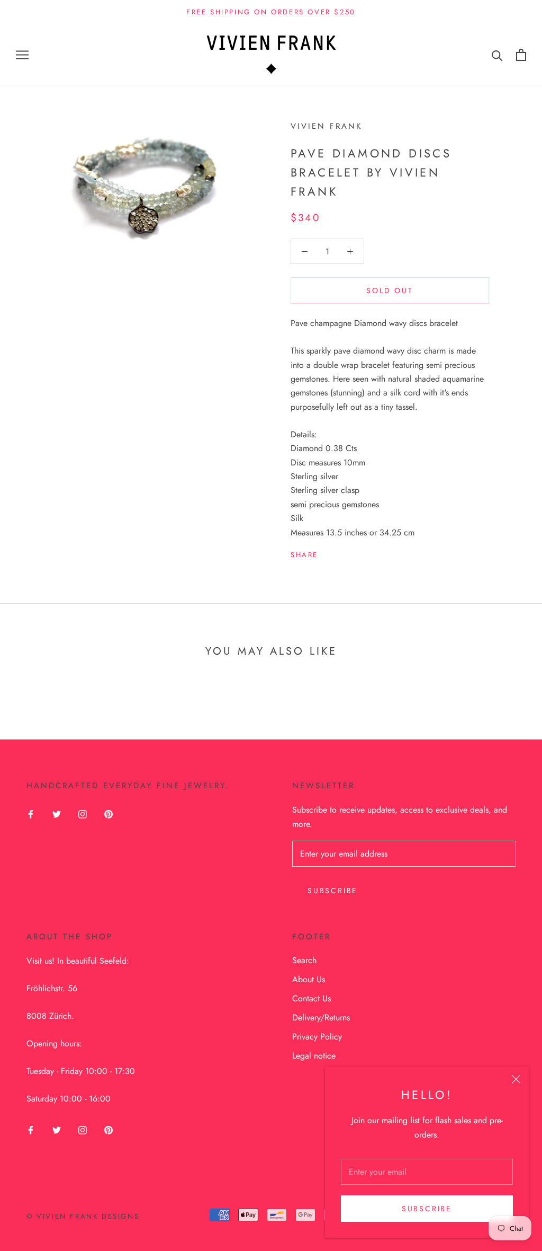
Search (304, 960)
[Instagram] (82, 813)
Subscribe (427, 1208)
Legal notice (314, 1056)
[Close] (516, 1079)
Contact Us (311, 998)
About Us (308, 979)
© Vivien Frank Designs (82, 1216)
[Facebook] (328, 552)
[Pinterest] (356, 552)
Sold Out (389, 290)
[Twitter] (342, 552)
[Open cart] (521, 55)
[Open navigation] (22, 54)
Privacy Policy (317, 1036)
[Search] (497, 54)
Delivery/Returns (321, 1017)
